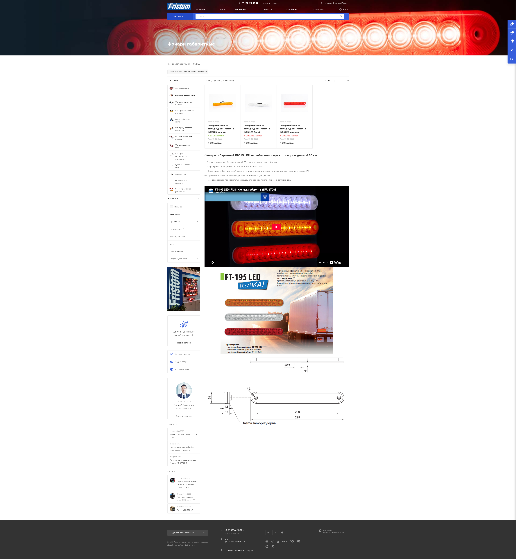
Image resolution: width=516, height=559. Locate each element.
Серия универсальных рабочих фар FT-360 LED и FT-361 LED (187, 484)
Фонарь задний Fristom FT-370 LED (184, 435)
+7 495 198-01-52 (249, 3)
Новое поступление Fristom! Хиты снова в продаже (182, 448)
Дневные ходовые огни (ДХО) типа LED (186, 498)
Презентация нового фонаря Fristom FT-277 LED (183, 461)
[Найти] (341, 16)
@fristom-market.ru (235, 541)
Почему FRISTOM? (185, 510)
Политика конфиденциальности (333, 531)
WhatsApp (282, 532)
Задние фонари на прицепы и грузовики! (188, 71)
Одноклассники (275, 532)
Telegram (268, 532)
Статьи (171, 471)
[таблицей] (348, 80)
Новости (172, 424)
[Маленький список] (325, 80)
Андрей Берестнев (184, 405)
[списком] (343, 80)
